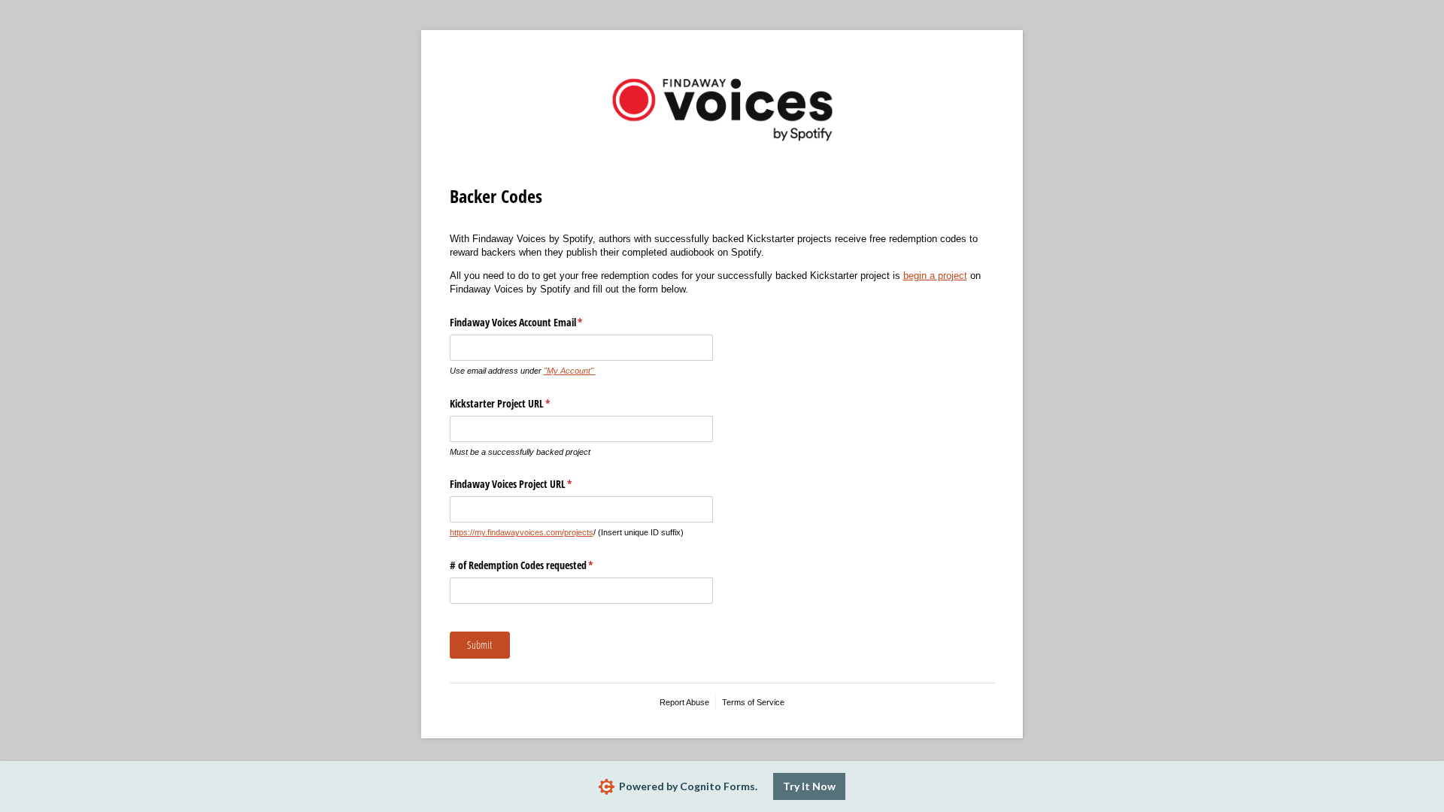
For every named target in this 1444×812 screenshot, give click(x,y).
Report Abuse (684, 702)
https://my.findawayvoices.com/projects (521, 532)
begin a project (935, 275)
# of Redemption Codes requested (539, 565)
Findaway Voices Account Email (534, 322)
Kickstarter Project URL (518, 403)
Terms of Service (753, 702)
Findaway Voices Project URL (529, 484)
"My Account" (570, 370)
